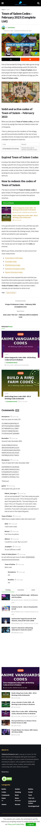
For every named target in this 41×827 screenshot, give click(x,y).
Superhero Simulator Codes (15, 269)
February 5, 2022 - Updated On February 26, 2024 (17, 31)
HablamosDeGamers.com (10, 754)
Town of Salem (11, 292)
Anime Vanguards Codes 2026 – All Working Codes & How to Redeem (24, 209)
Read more (5, 772)
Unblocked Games (32, 802)
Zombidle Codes (11, 261)
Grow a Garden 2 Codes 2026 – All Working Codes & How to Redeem (23, 703)
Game (4, 798)
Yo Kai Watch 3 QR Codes (14, 258)
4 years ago (15, 416)
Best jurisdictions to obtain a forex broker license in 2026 (24, 722)
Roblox (30, 789)
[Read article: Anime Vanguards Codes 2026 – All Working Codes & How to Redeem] (6, 210)
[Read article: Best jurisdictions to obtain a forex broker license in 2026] (6, 723)
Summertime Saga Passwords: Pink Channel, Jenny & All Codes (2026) (24, 620)
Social (30, 792)
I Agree (31, 824)
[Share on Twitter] (11, 59)
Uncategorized (33, 806)
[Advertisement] (20, 650)
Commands (5, 795)
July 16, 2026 (17, 220)
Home (3, 9)
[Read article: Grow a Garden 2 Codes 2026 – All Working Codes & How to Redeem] (6, 704)
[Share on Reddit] (30, 59)
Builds (4, 789)
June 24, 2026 (17, 725)
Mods (17, 795)
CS (2, 800)
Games (4, 804)
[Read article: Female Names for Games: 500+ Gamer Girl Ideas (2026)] (6, 732)
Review (17, 804)
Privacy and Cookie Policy (16, 824)
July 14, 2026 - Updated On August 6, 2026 (25, 716)
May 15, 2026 (16, 735)
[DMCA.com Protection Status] (7, 779)
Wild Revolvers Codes (12, 265)
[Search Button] (38, 3)
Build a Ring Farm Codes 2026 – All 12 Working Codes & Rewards (25, 217)
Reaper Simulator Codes (13, 272)
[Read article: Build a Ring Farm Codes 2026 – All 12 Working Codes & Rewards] (6, 218)
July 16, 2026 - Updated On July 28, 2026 (25, 212)
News (17, 798)
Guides (17, 789)
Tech (30, 795)
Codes (8, 9)
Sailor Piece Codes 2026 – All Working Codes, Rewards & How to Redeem (24, 712)
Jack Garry (11, 27)
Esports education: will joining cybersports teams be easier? (22, 629)
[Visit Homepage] (20, 3)
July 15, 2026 (16, 707)
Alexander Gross (11, 362)
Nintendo (18, 800)
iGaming (18, 792)
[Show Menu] (3, 3)
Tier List (31, 798)
